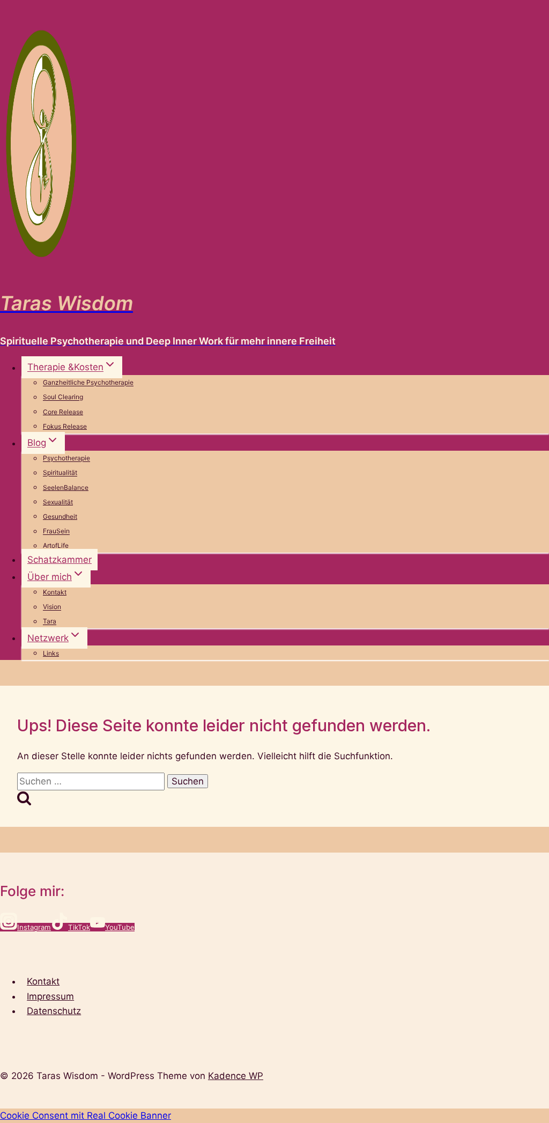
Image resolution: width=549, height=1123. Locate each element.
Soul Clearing (63, 397)
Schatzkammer (59, 559)
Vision (52, 607)
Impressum (50, 996)
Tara (49, 622)
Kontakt (54, 592)
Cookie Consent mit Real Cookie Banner (85, 1115)
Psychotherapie (66, 458)
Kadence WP (235, 1075)
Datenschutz (54, 1010)
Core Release (63, 412)
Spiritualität (60, 473)
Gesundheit (60, 516)
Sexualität (58, 502)
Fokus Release (65, 426)
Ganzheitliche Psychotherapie (88, 383)
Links (51, 653)
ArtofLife (56, 546)
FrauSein (56, 531)
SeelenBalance (65, 487)
